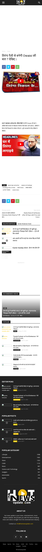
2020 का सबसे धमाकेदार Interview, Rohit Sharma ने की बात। (11, 215)
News (8, 51)
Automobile (17, 340)
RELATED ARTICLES (9, 224)
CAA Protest (20, 187)
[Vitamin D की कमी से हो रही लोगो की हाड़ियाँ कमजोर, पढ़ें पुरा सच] (7, 367)
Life (27, 544)
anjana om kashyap (26, 185)
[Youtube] (26, 537)
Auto (36, 544)
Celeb (15, 441)
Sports (9, 544)
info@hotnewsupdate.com (24, 524)
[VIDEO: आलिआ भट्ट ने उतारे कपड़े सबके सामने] (7, 441)
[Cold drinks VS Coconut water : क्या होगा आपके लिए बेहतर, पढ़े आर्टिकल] (7, 357)
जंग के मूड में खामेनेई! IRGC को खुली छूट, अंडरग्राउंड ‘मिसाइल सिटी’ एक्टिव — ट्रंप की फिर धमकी (26, 231)
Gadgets (18, 546)
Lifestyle (16, 359)
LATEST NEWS (6, 190)
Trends (24, 546)
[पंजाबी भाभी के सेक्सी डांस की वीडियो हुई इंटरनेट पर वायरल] (7, 422)
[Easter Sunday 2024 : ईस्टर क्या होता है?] (7, 250)
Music (15, 424)
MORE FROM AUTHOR (24, 224)
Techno (31, 544)
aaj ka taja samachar (13, 185)
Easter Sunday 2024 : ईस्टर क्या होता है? (26, 248)
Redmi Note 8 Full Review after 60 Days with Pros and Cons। (31, 215)
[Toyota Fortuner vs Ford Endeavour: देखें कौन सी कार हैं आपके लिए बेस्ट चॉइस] (7, 338)
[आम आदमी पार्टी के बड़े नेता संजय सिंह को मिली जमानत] (7, 240)
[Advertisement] (21, 27)
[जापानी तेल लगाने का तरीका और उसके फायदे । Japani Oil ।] (7, 432)
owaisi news (15, 190)
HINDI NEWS (29, 187)
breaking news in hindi (9, 187)
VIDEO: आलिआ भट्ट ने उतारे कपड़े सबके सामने (24, 439)
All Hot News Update (6, 252)
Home (3, 51)
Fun (14, 544)
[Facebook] (16, 537)
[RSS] (21, 537)
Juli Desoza (6, 315)
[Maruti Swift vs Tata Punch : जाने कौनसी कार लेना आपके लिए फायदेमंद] (7, 348)
